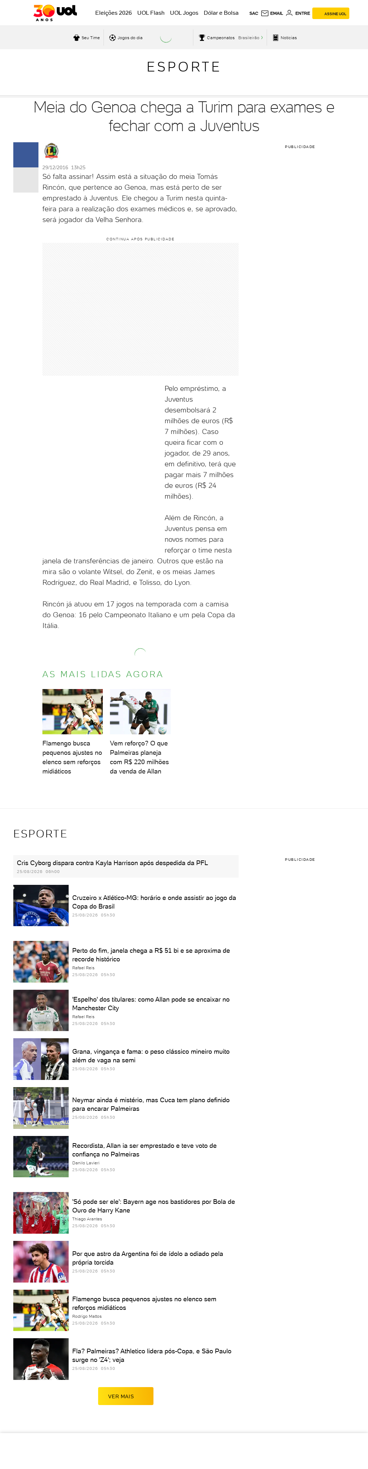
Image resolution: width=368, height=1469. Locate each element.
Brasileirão (248, 37)
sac (253, 13)
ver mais (121, 1396)
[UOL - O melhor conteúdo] (55, 13)
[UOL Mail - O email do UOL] (272, 13)
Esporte (184, 67)
